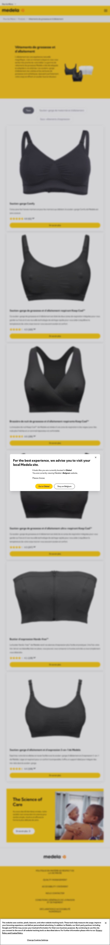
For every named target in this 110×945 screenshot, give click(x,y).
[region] (55, 932)
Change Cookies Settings (37, 940)
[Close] (106, 923)
